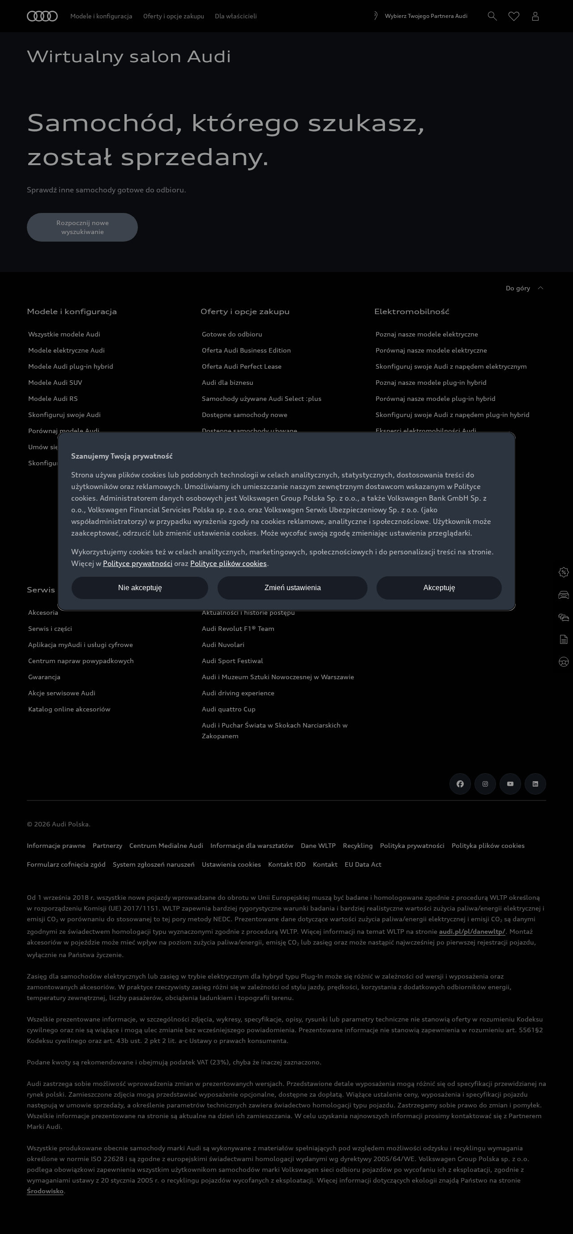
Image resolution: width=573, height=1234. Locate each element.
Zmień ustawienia (293, 587)
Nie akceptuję (140, 587)
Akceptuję (439, 587)
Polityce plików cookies (228, 563)
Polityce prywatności (137, 563)
